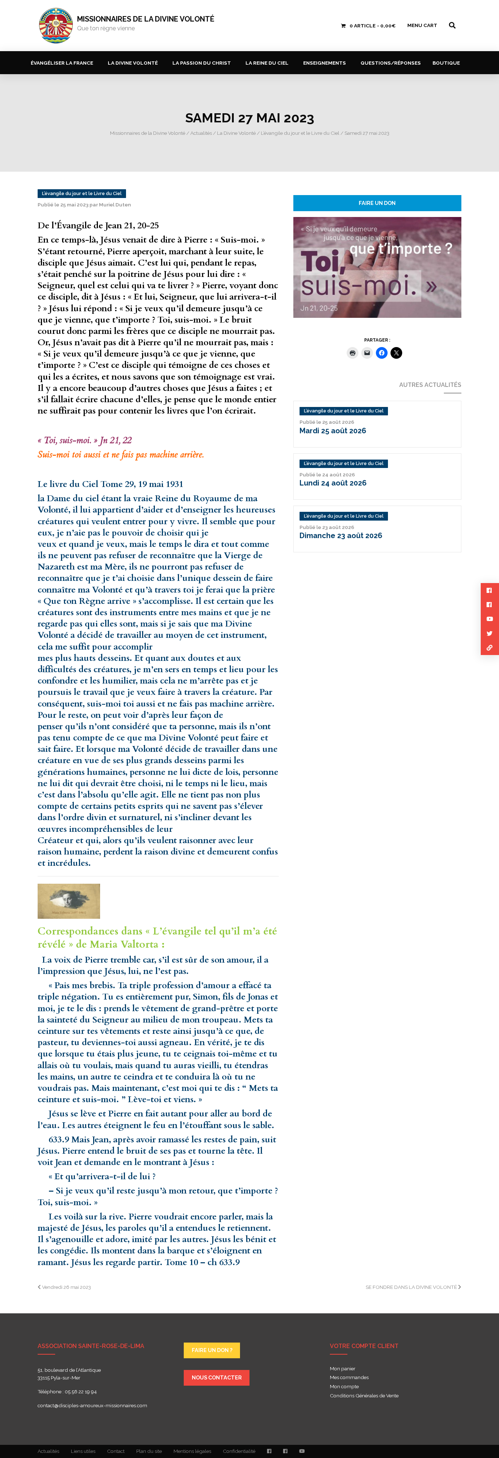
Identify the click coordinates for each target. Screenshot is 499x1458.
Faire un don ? (212, 1350)
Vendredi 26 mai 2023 (66, 1287)
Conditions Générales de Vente (364, 1395)
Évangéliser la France (62, 63)
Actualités (48, 1451)
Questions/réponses (391, 63)
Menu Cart (422, 25)
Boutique (446, 63)
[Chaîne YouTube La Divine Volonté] (302, 1451)
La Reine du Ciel (267, 63)
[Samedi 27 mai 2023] (377, 267)
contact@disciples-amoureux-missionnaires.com (92, 1405)
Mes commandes (349, 1377)
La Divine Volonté (133, 63)
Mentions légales (192, 1451)
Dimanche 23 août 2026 (341, 535)
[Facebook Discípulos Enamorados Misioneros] (285, 1451)
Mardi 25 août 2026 (333, 430)
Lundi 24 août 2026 (333, 483)
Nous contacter (217, 1377)
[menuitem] (63, 62)
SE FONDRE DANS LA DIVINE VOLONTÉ (412, 1287)
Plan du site (149, 1451)
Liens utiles (83, 1451)
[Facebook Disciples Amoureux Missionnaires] (269, 1451)
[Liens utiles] (490, 648)
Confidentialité (239, 1451)
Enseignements (324, 63)
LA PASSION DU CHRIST (201, 63)
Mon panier (342, 1368)
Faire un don (377, 203)
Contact (116, 1451)
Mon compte (344, 1386)
